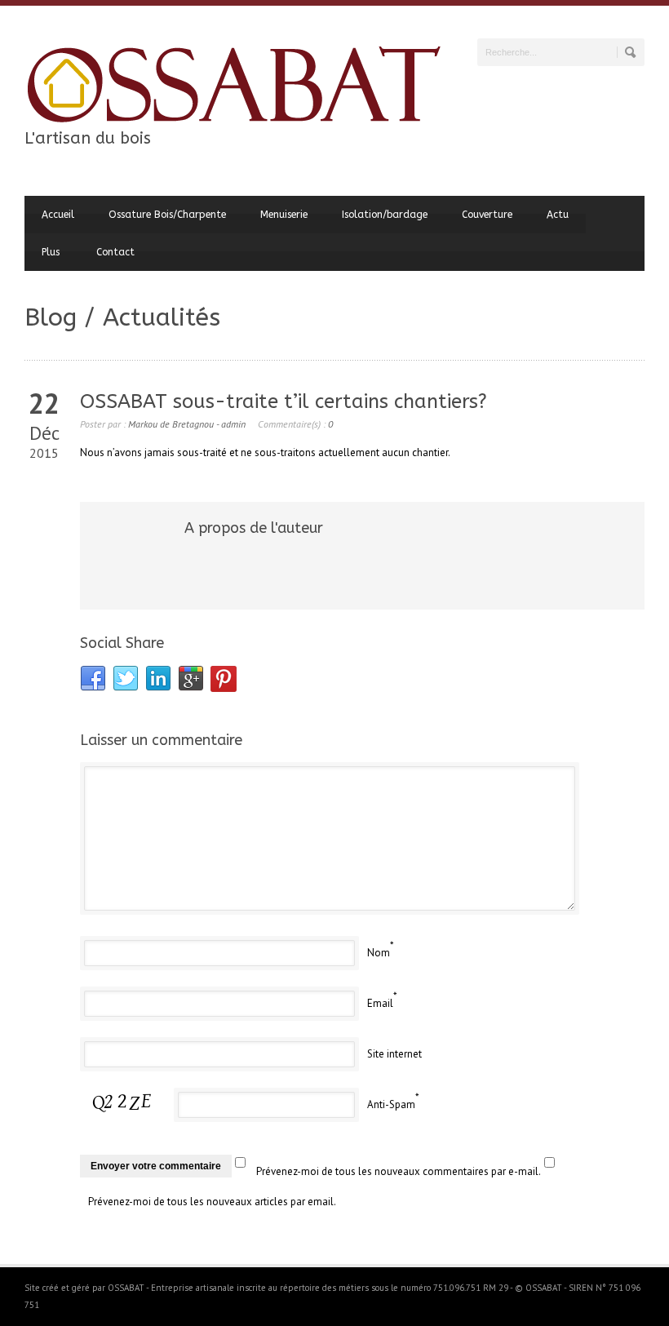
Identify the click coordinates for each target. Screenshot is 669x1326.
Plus (51, 252)
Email (380, 1003)
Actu (558, 214)
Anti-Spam (391, 1104)
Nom (378, 953)
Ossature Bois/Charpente (167, 214)
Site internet (394, 1054)
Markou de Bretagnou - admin (187, 424)
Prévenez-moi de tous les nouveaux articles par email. (212, 1201)
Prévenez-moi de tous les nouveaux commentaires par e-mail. (398, 1171)
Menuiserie (284, 214)
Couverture (487, 214)
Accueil (58, 214)
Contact (115, 252)
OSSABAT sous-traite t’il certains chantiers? (283, 401)
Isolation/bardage (385, 214)
